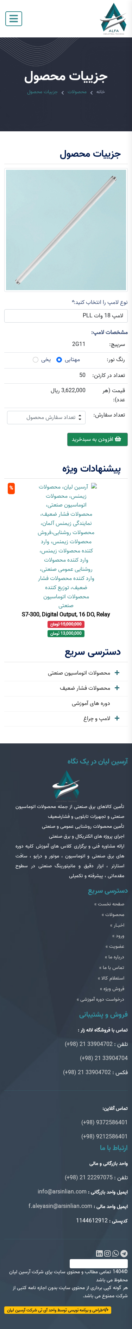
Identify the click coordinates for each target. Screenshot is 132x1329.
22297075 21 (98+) (89, 1178)
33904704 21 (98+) (104, 1058)
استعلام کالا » (111, 978)
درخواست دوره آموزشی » (100, 999)
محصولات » (113, 915)
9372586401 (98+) (104, 1122)
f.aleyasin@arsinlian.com (60, 1206)
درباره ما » (114, 957)
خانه (100, 92)
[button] (80, 414)
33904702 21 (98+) (89, 1044)
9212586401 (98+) (104, 1137)
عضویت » (115, 946)
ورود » (118, 936)
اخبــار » (117, 925)
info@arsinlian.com (62, 1192)
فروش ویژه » (112, 989)
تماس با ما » (111, 968)
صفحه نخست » (109, 904)
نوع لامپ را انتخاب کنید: (99, 302)
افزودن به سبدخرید (93, 439)
